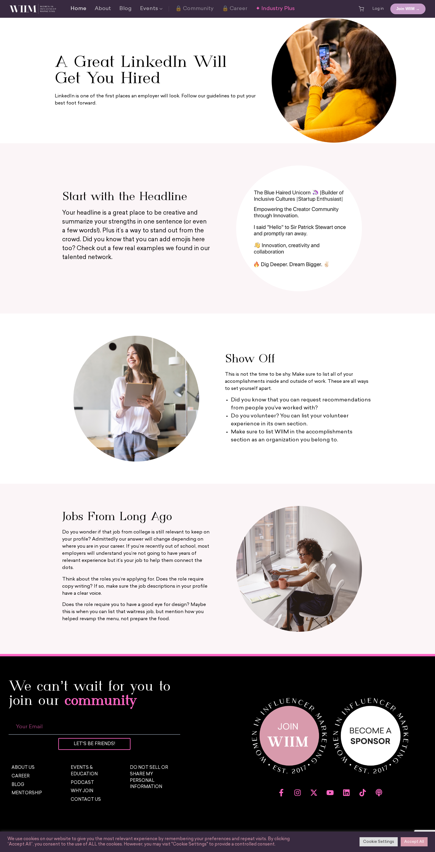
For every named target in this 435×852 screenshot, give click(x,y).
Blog (125, 9)
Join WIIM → (408, 9)
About (103, 9)
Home (78, 9)
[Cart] (361, 9)
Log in (378, 9)
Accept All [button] (414, 842)
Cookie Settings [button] (378, 842)
